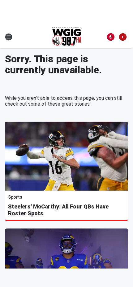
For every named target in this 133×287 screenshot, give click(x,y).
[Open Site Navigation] (8, 37)
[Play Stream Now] (123, 37)
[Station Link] (66, 37)
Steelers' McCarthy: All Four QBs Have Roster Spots (58, 209)
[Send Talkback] (110, 37)
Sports (15, 197)
